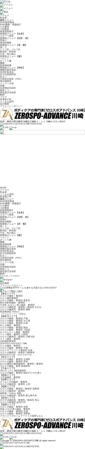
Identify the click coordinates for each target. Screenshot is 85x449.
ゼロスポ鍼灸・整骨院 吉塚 (14, 411)
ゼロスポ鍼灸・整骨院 (11, 296)
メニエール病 (7, 83)
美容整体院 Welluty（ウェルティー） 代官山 (13, 312)
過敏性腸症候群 (8, 70)
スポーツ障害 (7, 36)
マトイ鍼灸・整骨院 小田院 (14, 334)
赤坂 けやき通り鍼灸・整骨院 (15, 409)
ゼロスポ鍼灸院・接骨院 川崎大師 (17, 336)
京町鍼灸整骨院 (8, 341)
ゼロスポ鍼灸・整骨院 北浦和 (15, 359)
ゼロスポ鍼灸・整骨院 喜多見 (15, 300)
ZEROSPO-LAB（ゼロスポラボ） (17, 354)
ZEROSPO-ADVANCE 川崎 (13, 343)
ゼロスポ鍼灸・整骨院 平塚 (14, 348)
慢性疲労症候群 (8, 92)
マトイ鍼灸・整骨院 (10, 339)
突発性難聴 (5, 42)
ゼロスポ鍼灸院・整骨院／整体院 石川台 (20, 307)
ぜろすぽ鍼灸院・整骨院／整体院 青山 (19, 400)
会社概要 (4, 104)
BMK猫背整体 (7, 22)
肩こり (3, 47)
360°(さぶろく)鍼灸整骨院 (13, 370)
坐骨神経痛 (5, 65)
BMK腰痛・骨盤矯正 (10, 24)
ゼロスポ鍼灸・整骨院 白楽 (14, 323)
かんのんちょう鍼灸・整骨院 (14, 332)
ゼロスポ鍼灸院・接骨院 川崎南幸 (17, 352)
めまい (3, 76)
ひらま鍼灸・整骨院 (10, 345)
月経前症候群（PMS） (11, 79)
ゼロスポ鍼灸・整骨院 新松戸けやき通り (20, 373)
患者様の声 (5, 99)
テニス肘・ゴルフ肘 (10, 49)
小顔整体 (4, 29)
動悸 (2, 95)
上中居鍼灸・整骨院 (10, 377)
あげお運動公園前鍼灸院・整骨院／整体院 (21, 364)
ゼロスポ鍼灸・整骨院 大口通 (15, 320)
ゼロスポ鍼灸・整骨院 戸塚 (14, 318)
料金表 (3, 18)
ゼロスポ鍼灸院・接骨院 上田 (15, 384)
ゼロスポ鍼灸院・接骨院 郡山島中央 (18, 395)
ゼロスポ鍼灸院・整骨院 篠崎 (15, 309)
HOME (3, 187)
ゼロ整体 (4, 27)
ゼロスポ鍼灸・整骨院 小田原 (15, 330)
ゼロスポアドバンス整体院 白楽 (16, 350)
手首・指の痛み (8, 54)
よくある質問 (7, 101)
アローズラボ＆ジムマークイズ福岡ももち (21, 416)
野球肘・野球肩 (8, 51)
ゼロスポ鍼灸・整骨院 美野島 (15, 413)
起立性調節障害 (8, 74)
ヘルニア (4, 58)
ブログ (3, 97)
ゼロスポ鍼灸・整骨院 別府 (14, 407)
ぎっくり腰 (5, 61)
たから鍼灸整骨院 (9, 298)
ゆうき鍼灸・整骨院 (10, 325)
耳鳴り (3, 40)
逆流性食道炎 (7, 72)
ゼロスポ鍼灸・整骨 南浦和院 (15, 366)
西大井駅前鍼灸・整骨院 (12, 302)
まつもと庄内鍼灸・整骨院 (13, 382)
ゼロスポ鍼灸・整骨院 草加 (14, 361)
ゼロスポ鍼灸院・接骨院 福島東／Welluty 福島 (12, 392)
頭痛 (2, 85)
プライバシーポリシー (11, 106)
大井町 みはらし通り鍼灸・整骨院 (17, 305)
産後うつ (4, 90)
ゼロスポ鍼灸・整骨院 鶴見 (14, 327)
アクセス (4, 15)
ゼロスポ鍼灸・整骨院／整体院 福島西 (19, 388)
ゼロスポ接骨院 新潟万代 (13, 402)
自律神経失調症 (8, 88)
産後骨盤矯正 (7, 31)
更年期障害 (5, 81)
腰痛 (2, 63)
